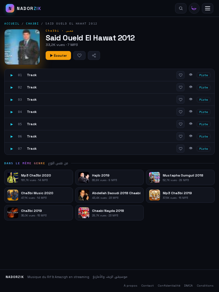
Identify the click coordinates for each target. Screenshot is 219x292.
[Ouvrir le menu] (207, 8)
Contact (147, 285)
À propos (130, 285)
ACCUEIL (11, 23)
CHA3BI (32, 23)
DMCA (188, 285)
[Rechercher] (180, 8)
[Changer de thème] (194, 8)
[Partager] (94, 55)
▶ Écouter (58, 56)
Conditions (205, 285)
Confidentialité (169, 285)
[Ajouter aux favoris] (79, 55)
